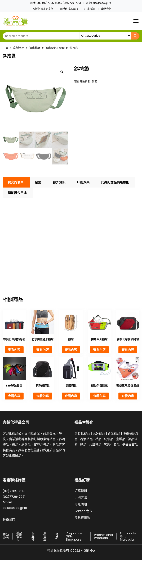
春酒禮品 (86, 439)
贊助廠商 (6, 536)
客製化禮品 (82, 433)
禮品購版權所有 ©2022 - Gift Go (71, 550)
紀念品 (108, 439)
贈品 (83, 444)
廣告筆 (44, 536)
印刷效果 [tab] (83, 182)
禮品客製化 (19, 536)
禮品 (98, 439)
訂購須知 (89, 9)
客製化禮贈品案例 (43, 9)
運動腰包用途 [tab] (17, 193)
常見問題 (80, 504)
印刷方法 (80, 497)
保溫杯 (32, 536)
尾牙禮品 (99, 433)
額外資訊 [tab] (59, 182)
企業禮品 (114, 433)
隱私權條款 (82, 518)
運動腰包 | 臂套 (88, 81)
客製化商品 (112, 444)
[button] (62, 72)
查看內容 (14, 349)
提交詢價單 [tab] (16, 182)
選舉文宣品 (130, 444)
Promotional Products (103, 536)
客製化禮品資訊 (69, 9)
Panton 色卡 (83, 511)
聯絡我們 (106, 9)
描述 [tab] (38, 182)
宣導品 (120, 439)
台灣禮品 (95, 444)
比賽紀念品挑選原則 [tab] (115, 182)
